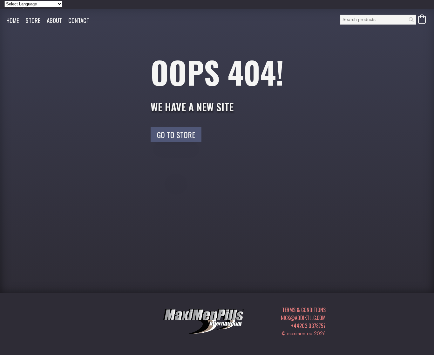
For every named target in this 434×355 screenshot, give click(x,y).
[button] (422, 19)
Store (32, 20)
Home (12, 20)
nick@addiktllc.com (303, 318)
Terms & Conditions (304, 310)
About (54, 20)
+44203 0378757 (308, 326)
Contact (78, 20)
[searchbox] (378, 19)
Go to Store (176, 134)
